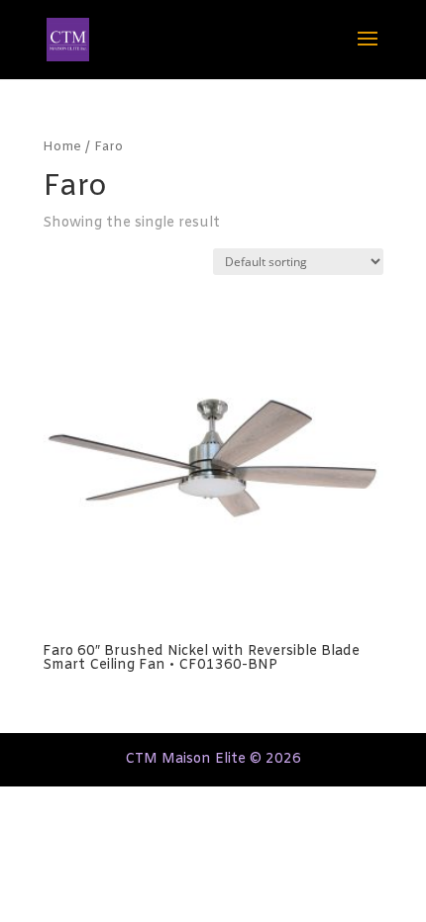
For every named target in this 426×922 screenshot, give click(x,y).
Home (62, 146)
